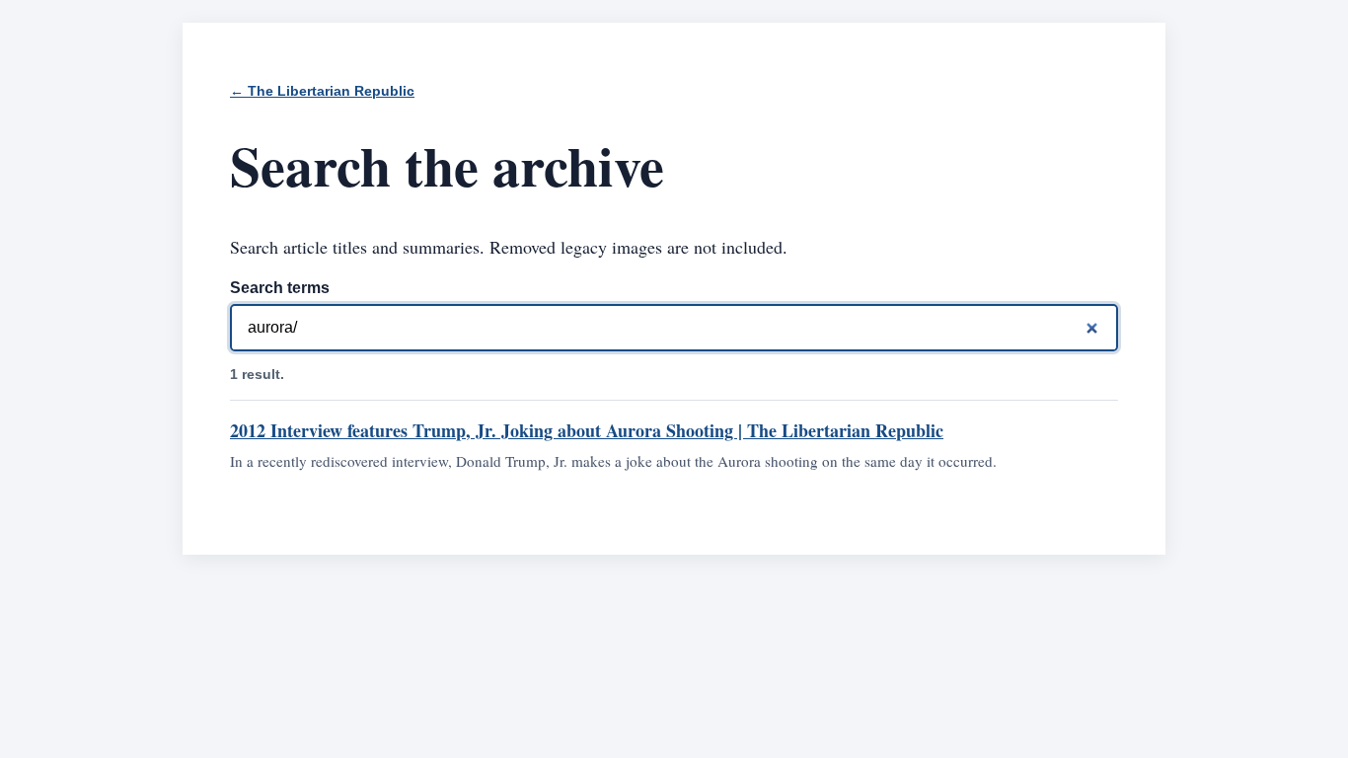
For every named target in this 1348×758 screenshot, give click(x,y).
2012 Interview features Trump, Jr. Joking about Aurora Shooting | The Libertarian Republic (586, 430)
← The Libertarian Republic (322, 91)
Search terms (280, 287)
